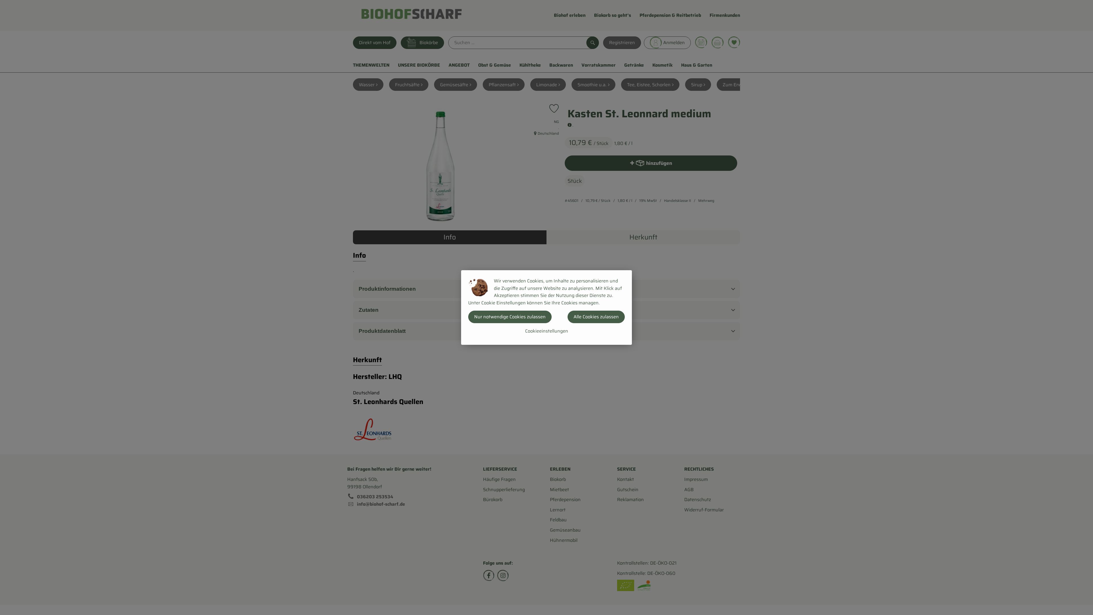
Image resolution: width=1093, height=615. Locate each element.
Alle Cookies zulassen (596, 316)
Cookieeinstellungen (546, 331)
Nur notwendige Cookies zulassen (510, 316)
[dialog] (546, 307)
